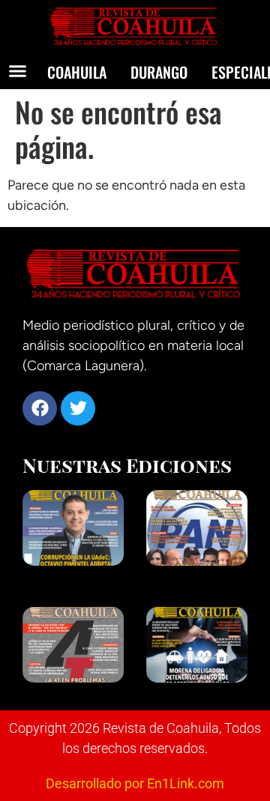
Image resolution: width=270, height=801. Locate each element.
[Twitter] (78, 408)
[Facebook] (39, 408)
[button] (18, 71)
